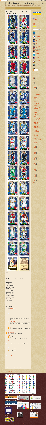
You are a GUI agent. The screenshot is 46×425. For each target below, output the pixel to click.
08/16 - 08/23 (35, 153)
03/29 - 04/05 (35, 170)
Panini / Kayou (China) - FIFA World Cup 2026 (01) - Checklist (38, 36)
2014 (33, 181)
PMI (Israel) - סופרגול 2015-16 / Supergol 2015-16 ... (36, 116)
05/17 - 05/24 (35, 164)
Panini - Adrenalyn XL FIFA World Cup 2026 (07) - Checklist (38, 40)
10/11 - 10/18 (35, 146)
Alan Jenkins (11, 321)
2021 (33, 78)
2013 (33, 182)
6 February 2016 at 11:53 (15, 350)
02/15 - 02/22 (35, 175)
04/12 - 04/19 (35, 168)
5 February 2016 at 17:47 (15, 336)
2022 (33, 77)
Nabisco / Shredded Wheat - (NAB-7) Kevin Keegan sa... (37, 112)
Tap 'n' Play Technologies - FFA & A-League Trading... (37, 94)
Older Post (30, 370)
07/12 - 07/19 (35, 157)
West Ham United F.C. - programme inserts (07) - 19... (37, 132)
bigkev (10, 327)
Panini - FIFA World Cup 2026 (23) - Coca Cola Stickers (38, 47)
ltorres (8, 332)
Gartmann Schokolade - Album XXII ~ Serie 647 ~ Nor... (37, 113)
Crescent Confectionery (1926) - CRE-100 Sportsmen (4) (37, 97)
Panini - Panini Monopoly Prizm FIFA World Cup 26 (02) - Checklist (38, 57)
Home (18, 370)
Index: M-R (34, 20)
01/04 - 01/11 (35, 180)
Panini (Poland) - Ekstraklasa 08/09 (37, 107)
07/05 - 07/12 (35, 158)
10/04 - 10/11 (35, 147)
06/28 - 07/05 (35, 159)
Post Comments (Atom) (10, 371)
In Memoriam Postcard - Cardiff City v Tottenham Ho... (37, 117)
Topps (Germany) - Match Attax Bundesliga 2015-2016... (36, 95)
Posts (34, 69)
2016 (33, 82)
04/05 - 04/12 (35, 169)
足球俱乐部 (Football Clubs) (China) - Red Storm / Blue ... (37, 131)
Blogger (24, 423)
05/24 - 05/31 (35, 163)
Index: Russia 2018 (34, 24)
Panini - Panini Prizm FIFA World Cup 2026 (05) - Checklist (38, 43)
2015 (33, 83)
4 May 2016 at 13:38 (12, 355)
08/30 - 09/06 (35, 151)
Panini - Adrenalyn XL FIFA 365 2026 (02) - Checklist (38, 50)
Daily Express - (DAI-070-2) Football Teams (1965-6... (37, 136)
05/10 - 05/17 (35, 165)
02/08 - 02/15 (35, 176)
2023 (33, 76)
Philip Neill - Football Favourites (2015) (37, 118)
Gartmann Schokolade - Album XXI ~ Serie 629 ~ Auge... (37, 135)
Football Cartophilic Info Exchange (20, 3)
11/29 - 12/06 (35, 87)
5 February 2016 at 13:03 (11, 332)
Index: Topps (34, 23)
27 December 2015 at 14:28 (12, 308)
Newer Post (6, 370)
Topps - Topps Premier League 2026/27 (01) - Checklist (38, 33)
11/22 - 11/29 (35, 88)
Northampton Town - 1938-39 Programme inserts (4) (36, 108)
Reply (8, 310)
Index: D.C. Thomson (35, 19)
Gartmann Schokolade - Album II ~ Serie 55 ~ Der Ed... (37, 119)
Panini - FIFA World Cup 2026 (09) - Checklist (38, 60)
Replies (9, 335)
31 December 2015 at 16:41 (13, 327)
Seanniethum (9, 355)
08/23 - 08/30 (35, 152)
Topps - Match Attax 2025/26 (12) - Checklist (38, 53)
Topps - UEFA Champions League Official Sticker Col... (37, 106)
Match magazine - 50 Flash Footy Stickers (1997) (37, 142)
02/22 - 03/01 (35, 174)
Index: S (33, 22)
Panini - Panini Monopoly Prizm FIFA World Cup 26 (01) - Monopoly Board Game (38, 65)
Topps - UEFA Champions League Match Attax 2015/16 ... (37, 114)
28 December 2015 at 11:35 (15, 321)
